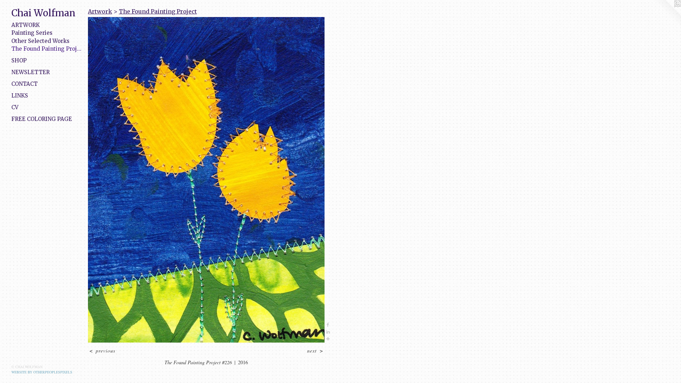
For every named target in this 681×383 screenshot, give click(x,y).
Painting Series (31, 32)
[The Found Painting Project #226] (206, 180)
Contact (24, 84)
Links (19, 95)
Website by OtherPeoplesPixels (41, 372)
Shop (19, 60)
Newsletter (30, 72)
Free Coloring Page (41, 119)
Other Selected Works (40, 41)
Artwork (25, 25)
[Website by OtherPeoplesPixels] (667, 14)
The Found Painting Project (46, 48)
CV (14, 107)
